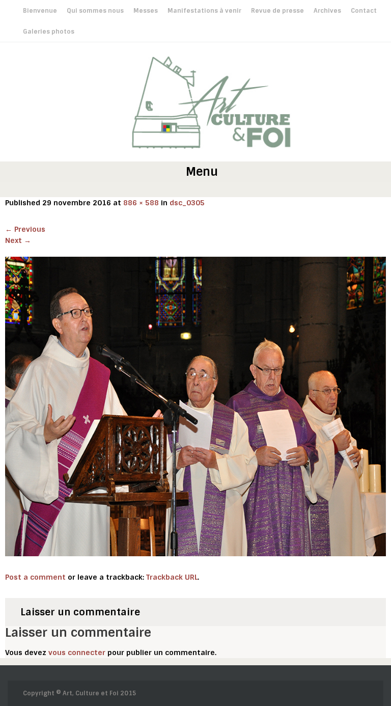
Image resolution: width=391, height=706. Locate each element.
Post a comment (35, 577)
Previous (25, 229)
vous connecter (76, 652)
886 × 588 (141, 202)
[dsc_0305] (195, 406)
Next (18, 240)
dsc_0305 (187, 202)
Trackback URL (172, 577)
